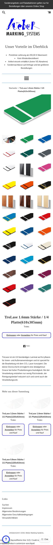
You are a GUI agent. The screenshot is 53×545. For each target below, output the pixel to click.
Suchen (5, 505)
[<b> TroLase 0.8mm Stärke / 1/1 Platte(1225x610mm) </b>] (13, 449)
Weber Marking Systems (34, 533)
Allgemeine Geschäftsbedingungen (17, 514)
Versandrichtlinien (10, 518)
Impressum (7, 508)
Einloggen (11, 335)
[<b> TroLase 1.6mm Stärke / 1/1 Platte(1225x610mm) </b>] (40, 403)
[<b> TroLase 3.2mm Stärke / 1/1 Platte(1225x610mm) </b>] (13, 403)
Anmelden (25, 335)
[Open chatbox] (6, 539)
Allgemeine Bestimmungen (14, 511)
